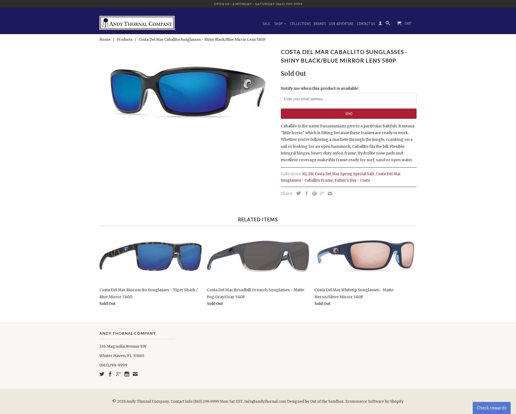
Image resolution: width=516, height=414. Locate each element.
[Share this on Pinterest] (313, 193)
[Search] (388, 24)
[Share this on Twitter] (297, 193)
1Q (304, 174)
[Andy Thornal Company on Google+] (118, 374)
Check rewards (492, 408)
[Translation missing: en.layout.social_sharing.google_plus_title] (320, 193)
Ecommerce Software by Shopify (374, 401)
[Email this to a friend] (328, 193)
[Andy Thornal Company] (137, 21)
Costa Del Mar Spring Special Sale (344, 174)
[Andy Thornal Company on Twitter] (101, 374)
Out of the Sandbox (327, 401)
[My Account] (380, 24)
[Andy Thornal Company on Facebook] (110, 374)
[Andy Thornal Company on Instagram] (126, 374)
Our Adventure (341, 23)
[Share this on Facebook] (305, 193)
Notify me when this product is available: (320, 88)
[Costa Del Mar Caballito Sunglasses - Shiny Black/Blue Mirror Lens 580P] (187, 92)
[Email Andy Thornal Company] (135, 374)
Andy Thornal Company (148, 401)
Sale (266, 23)
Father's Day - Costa (352, 180)
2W (310, 174)
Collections (300, 23)
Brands (320, 23)
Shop (280, 23)
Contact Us (366, 23)
